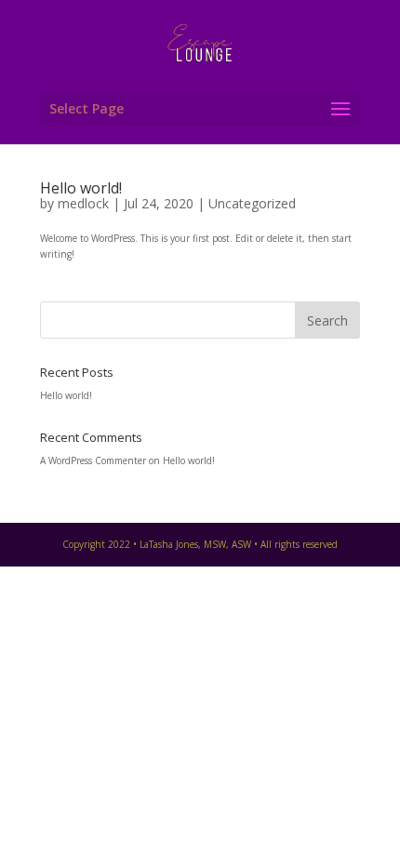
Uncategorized (252, 203)
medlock (83, 203)
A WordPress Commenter (93, 460)
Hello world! (81, 188)
